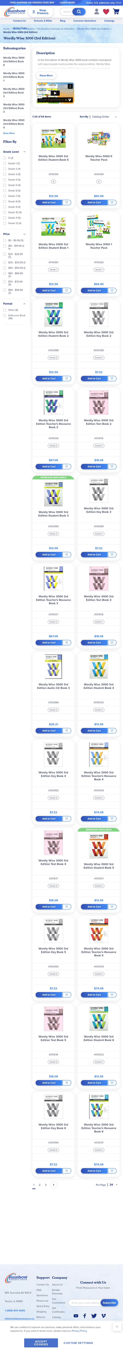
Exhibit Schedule (57, 1292)
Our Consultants (58, 1301)
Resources (42, 1301)
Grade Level (11, 151)
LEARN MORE (67, 2)
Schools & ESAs (43, 21)
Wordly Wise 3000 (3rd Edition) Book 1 (14, 76)
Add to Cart (48, 202)
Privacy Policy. (79, 1331)
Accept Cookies (41, 1342)
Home (6, 29)
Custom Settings (78, 1343)
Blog (62, 21)
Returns (41, 1317)
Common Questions (84, 21)
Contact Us (19, 21)
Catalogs (109, 21)
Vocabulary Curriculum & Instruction (55, 29)
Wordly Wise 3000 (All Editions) (93, 29)
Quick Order (20, 28)
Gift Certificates (58, 1310)
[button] (96, 11)
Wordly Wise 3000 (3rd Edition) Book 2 (14, 92)
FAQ (39, 1290)
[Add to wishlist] (66, 202)
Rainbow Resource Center (16, 1278)
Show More (46, 75)
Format (7, 303)
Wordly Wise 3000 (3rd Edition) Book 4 (14, 123)
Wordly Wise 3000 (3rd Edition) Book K (14, 61)
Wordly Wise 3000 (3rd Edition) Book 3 (14, 108)
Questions (42, 1295)
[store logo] (15, 11)
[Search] (79, 11)
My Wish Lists (106, 11)
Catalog (56, 1317)
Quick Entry (43, 1306)
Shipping (41, 1311)
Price (6, 234)
